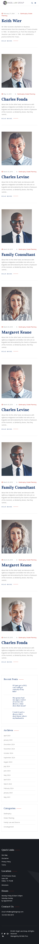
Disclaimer (5, 858)
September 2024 (9, 758)
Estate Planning (30, 94)
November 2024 (9, 749)
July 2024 (7, 766)
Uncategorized (9, 827)
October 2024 (8, 753)
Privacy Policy (6, 862)
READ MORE (7, 41)
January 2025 (8, 740)
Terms (4, 865)
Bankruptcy (24, 13)
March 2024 (8, 784)
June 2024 (7, 771)
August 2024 (8, 762)
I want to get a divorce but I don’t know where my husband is (20, 715)
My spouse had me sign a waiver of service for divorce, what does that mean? (19, 702)
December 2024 (9, 744)
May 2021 (7, 797)
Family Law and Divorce (12, 822)
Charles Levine (15, 176)
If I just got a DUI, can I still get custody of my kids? (20, 688)
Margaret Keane (17, 332)
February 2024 (8, 788)
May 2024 (7, 775)
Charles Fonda (15, 99)
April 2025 (7, 736)
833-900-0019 (9, 915)
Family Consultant (18, 254)
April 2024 (7, 780)
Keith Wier (12, 20)
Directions (5, 885)
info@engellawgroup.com (14, 912)
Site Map (4, 855)
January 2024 (8, 793)
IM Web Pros (23, 936)
